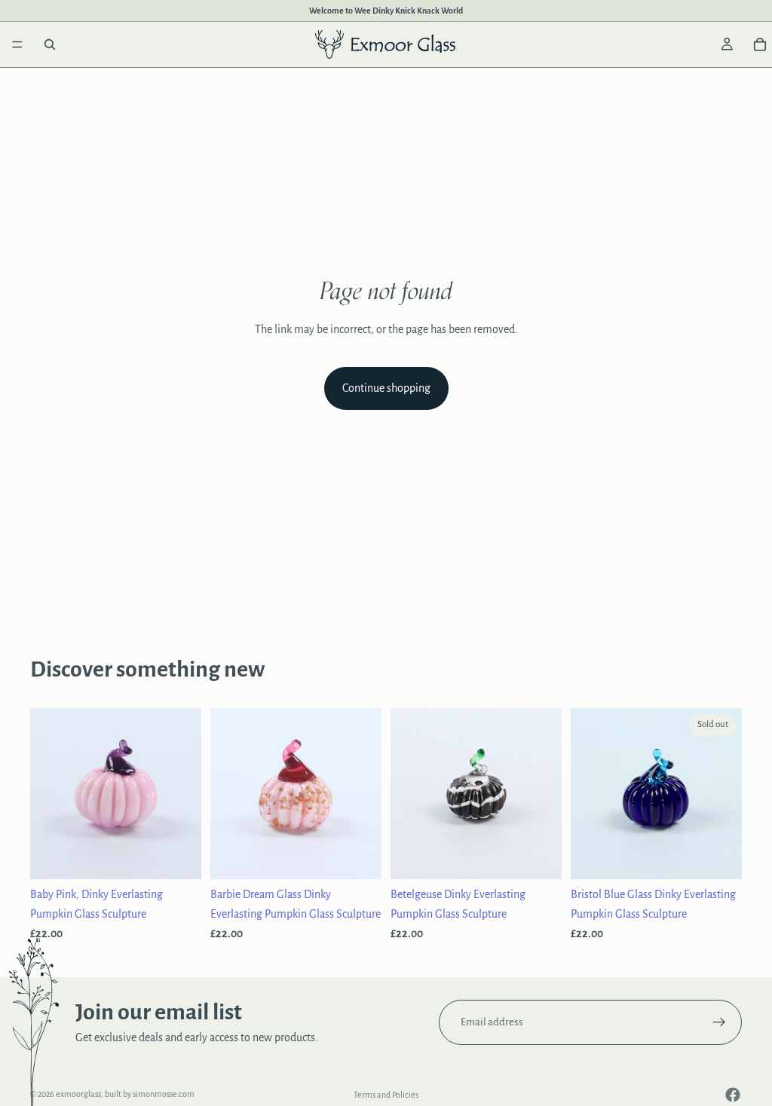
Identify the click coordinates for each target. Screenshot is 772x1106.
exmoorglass (78, 1093)
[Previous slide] (46, 794)
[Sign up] (719, 1022)
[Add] (177, 855)
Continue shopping (386, 388)
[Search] (49, 44)
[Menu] (17, 44)
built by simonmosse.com (150, 1093)
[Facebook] (733, 1095)
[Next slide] (184, 794)
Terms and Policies (386, 1094)
